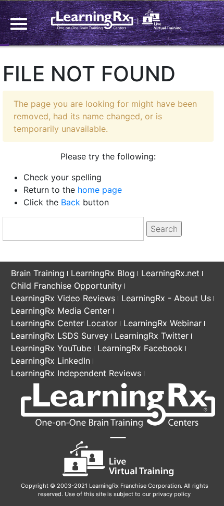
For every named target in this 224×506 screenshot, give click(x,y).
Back (70, 202)
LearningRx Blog (103, 273)
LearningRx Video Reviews (63, 298)
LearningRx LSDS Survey (59, 335)
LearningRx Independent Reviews (76, 373)
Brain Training (38, 273)
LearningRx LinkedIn (50, 360)
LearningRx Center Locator (64, 323)
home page (100, 189)
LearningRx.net (170, 273)
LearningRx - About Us (166, 298)
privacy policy (172, 494)
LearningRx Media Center (60, 310)
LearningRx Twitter (152, 335)
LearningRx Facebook (140, 348)
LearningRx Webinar (162, 323)
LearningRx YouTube (51, 348)
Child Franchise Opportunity (66, 285)
